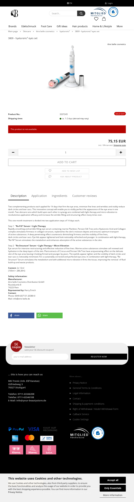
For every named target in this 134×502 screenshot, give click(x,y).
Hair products (80, 26)
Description (18, 196)
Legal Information (81, 393)
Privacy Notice (15, 492)
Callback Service (81, 414)
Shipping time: (15, 118)
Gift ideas (62, 26)
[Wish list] (96, 20)
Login (110, 3)
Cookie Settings (81, 419)
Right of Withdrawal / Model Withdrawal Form (95, 408)
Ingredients (59, 196)
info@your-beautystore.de (31, 400)
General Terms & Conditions (87, 387)
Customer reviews (84, 196)
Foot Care (46, 26)
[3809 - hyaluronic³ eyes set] (67, 67)
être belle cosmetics (117, 44)
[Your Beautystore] (14, 13)
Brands (12, 26)
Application (39, 196)
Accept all (112, 480)
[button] (104, 20)
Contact (77, 398)
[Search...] (81, 13)
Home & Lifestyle (102, 26)
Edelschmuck (28, 26)
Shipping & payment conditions (88, 403)
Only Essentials (112, 488)
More (120, 26)
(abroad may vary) (81, 118)
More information (112, 495)
